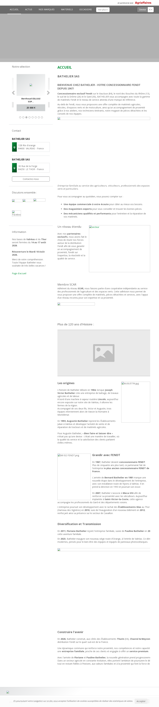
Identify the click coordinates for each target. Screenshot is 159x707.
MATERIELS (67, 9)
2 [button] (23, 117)
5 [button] (33, 117)
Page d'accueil (19, 273)
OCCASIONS (85, 9)
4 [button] (29, 117)
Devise (142, 9)
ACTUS (28, 9)
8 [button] (42, 117)
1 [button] (20, 117)
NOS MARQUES (47, 9)
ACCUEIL (14, 9)
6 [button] (36, 117)
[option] (31, 92)
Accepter (141, 701)
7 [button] (39, 117)
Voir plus (102, 9)
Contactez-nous (31, 178)
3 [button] (26, 117)
